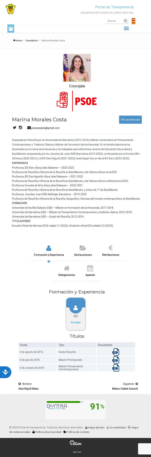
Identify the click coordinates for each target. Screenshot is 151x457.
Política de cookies (77, 431)
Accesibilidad (117, 427)
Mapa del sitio (96, 427)
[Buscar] (125, 21)
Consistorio (32, 40)
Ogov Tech (77, 452)
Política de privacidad (48, 431)
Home (18, 40)
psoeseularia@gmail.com (45, 127)
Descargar (76, 322)
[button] (126, 28)
